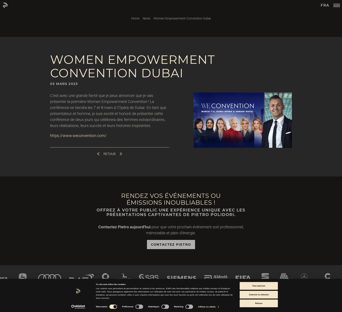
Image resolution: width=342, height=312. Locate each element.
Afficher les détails (207, 307)
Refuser (259, 303)
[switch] (139, 307)
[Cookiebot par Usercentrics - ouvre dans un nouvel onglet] (78, 307)
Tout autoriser (258, 286)
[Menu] (336, 5)
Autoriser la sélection (259, 294)
